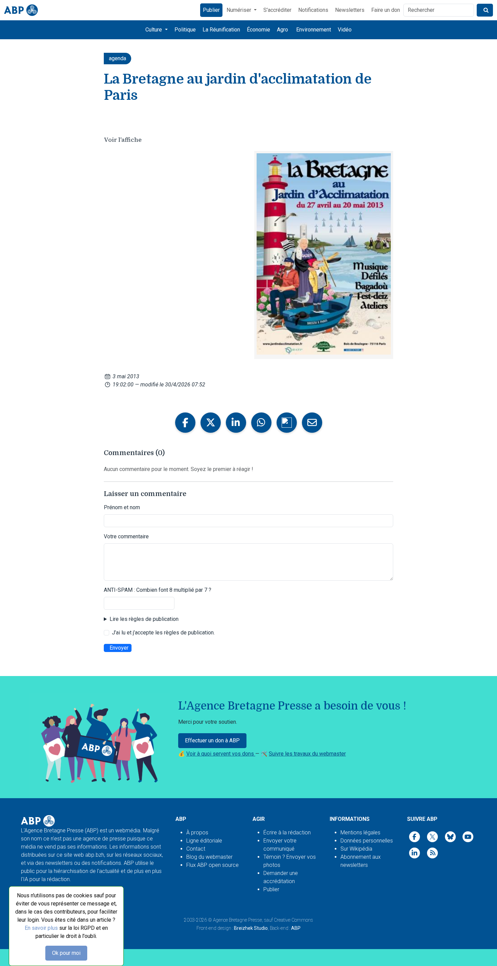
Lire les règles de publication (144, 619)
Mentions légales (360, 832)
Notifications (313, 10)
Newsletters (349, 10)
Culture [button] (154, 29)
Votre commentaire (126, 536)
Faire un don (385, 10)
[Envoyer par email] (312, 422)
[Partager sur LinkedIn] (236, 422)
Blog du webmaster (209, 857)
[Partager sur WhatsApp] (261, 422)
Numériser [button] (240, 10)
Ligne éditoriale (204, 840)
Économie (258, 29)
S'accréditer (277, 10)
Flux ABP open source (212, 865)
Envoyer (119, 648)
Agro (282, 29)
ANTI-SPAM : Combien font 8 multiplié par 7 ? (157, 590)
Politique (185, 29)
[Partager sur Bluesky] (287, 422)
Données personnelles (366, 840)
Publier (211, 10)
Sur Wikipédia (356, 849)
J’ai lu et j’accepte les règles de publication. (163, 632)
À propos (197, 832)
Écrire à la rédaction (287, 832)
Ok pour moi (66, 953)
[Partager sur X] (210, 422)
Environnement (313, 29)
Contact (195, 849)
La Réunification (221, 29)
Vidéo (345, 29)
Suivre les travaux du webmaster (307, 753)
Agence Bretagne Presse (237, 920)
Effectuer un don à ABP (212, 740)
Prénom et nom (122, 507)
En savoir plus (41, 928)
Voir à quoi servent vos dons (220, 753)
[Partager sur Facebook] (185, 422)
